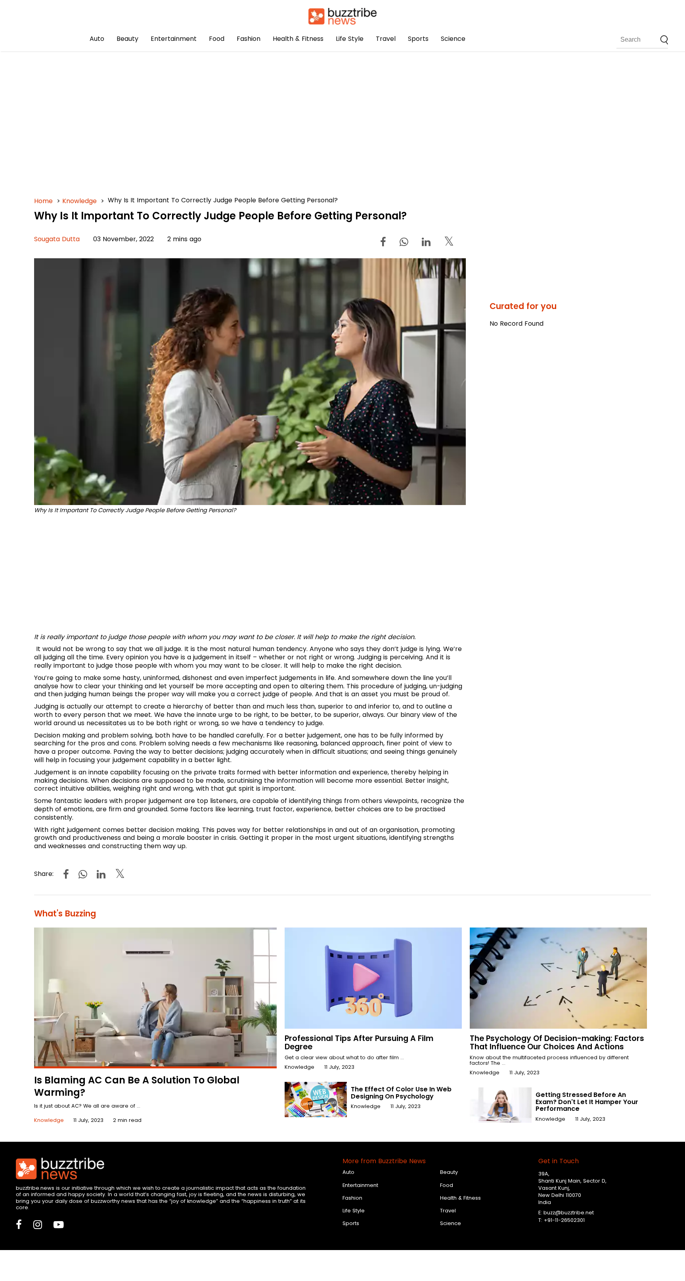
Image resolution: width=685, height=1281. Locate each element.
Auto (97, 38)
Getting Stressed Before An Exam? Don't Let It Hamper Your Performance (587, 1101)
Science (453, 38)
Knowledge (79, 200)
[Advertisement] (272, 119)
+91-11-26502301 (564, 1220)
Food (216, 38)
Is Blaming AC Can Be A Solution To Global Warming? (136, 1086)
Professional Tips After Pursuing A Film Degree (359, 1042)
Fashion (248, 38)
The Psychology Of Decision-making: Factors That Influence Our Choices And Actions (557, 1042)
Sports (418, 38)
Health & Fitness (298, 38)
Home (43, 200)
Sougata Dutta (57, 239)
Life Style (350, 38)
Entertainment (174, 38)
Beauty (127, 38)
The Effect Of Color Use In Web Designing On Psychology (401, 1093)
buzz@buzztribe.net (568, 1212)
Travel (386, 38)
